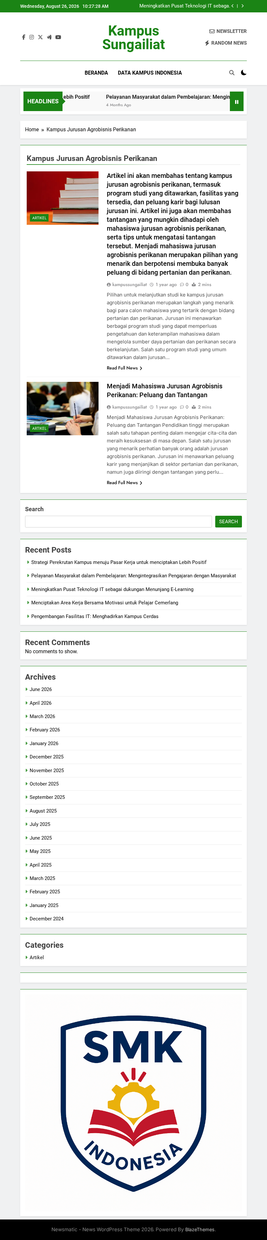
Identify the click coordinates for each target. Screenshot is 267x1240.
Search (34, 509)
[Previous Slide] (232, 6)
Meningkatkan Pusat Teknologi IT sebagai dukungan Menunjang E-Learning (184, 6)
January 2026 (44, 743)
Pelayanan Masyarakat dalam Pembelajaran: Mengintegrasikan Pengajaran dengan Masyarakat (133, 576)
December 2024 (46, 919)
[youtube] (58, 37)
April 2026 (40, 703)
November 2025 (47, 770)
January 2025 (44, 905)
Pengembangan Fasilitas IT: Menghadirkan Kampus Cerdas (95, 616)
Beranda (96, 73)
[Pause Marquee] (237, 101)
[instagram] (31, 37)
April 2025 (40, 865)
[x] (40, 37)
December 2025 (46, 757)
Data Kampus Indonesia (150, 73)
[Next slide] (242, 6)
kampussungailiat (129, 284)
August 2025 (43, 811)
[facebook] (23, 37)
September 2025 (47, 797)
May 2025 (40, 851)
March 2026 (42, 716)
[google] (49, 37)
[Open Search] (231, 72)
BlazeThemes (200, 1229)
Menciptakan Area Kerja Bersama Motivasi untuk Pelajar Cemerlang (104, 603)
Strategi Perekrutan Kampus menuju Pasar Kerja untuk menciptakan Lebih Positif (118, 562)
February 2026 (45, 730)
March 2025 (42, 878)
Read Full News (122, 368)
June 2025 (41, 838)
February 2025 (45, 892)
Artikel (39, 218)
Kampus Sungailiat (133, 37)
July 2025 (40, 824)
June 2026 (41, 689)
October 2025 (44, 784)
